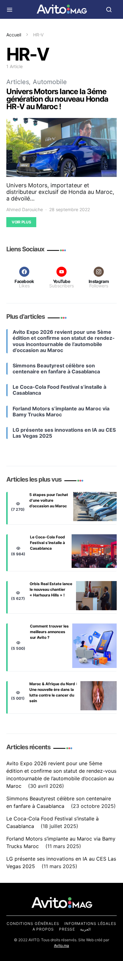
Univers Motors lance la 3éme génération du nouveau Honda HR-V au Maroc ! (57, 99)
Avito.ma (61, 945)
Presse (67, 929)
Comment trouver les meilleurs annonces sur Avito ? (49, 632)
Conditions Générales (33, 923)
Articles (17, 82)
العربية (85, 929)
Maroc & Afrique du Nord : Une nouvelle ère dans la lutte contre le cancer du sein (53, 692)
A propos (43, 929)
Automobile (50, 82)
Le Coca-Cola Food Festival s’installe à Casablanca (47, 543)
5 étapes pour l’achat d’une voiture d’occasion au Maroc (48, 500)
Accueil (13, 34)
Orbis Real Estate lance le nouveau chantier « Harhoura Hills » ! (51, 589)
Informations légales (90, 923)
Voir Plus (21, 222)
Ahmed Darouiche (24, 209)
